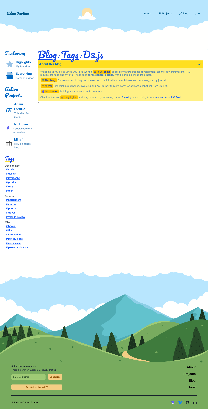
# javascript (13, 177)
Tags (9, 158)
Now (192, 387)
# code (10, 169)
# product (12, 182)
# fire (9, 230)
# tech (9, 190)
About (191, 367)
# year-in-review (15, 216)
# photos (11, 208)
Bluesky (127, 97)
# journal (11, 204)
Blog (47, 54)
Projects (189, 374)
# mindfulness (14, 238)
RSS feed (176, 97)
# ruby (10, 186)
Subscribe (55, 377)
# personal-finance (17, 247)
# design (11, 173)
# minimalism (13, 243)
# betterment (13, 199)
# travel (10, 212)
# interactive (13, 234)
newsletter (161, 97)
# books (11, 225)
